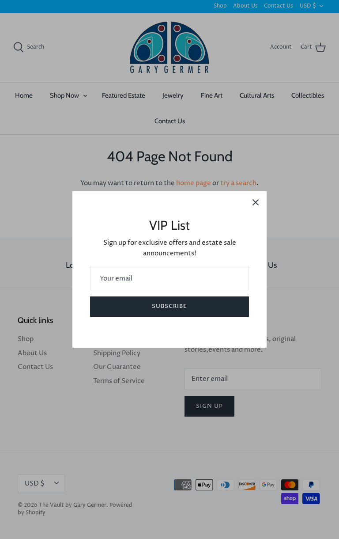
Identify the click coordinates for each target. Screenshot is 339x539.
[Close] (255, 202)
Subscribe (169, 306)
